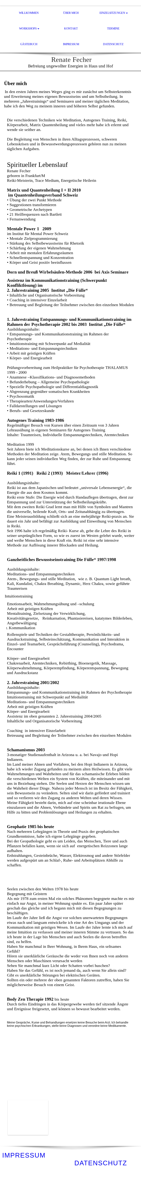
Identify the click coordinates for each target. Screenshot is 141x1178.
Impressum (71, 44)
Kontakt (71, 28)
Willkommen (29, 12)
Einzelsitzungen (112, 12)
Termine (113, 28)
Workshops (28, 28)
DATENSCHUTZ (100, 1163)
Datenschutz (113, 44)
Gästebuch (28, 44)
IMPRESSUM (24, 1155)
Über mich (71, 12)
